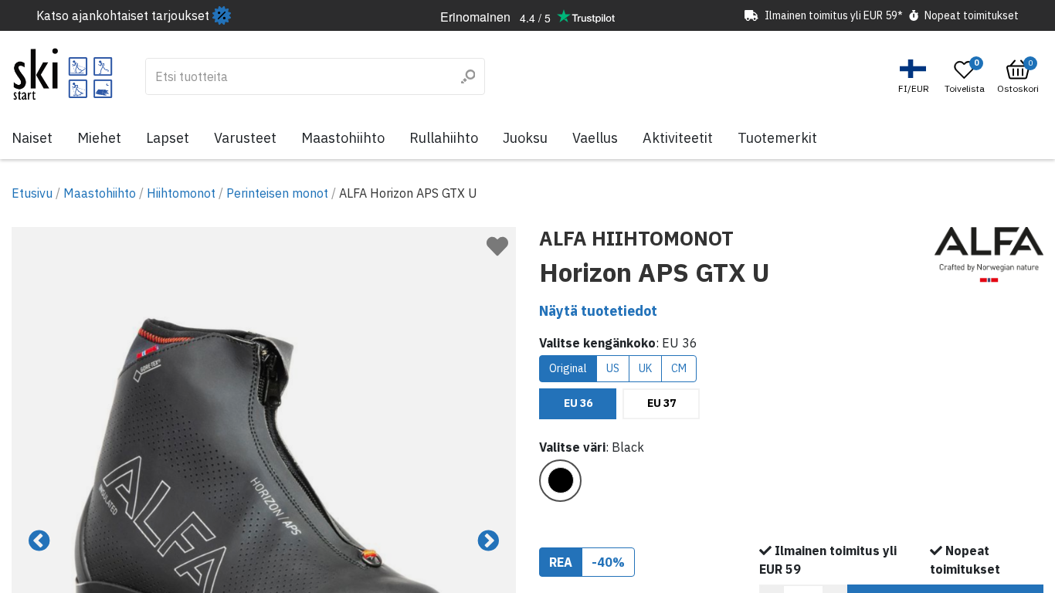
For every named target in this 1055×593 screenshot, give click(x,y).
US (612, 368)
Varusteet (245, 138)
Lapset (167, 138)
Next (488, 541)
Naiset (32, 138)
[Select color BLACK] (560, 480)
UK (645, 368)
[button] (915, 77)
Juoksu (525, 138)
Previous (39, 541)
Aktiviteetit (678, 138)
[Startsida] (63, 74)
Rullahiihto (443, 138)
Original (568, 368)
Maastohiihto (343, 138)
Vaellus (595, 138)
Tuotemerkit (777, 138)
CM (679, 368)
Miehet (99, 138)
